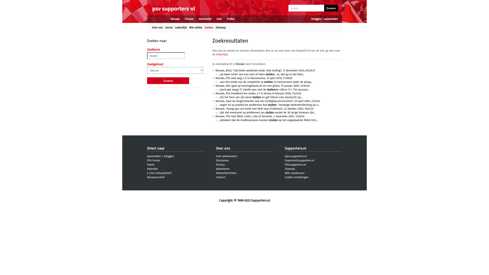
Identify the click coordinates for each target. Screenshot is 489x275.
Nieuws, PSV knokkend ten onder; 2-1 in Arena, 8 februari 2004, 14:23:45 (258, 93)
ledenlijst (222, 54)
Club (219, 19)
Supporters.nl (295, 148)
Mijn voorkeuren (294, 173)
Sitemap (221, 27)
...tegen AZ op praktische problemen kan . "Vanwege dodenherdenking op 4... (269, 105)
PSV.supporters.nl (295, 164)
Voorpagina (159, 19)
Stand (150, 164)
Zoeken (209, 27)
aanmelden (331, 19)
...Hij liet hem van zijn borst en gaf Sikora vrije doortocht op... (260, 97)
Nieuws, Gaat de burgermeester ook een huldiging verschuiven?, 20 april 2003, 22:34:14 (267, 101)
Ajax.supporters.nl (296, 156)
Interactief (205, 19)
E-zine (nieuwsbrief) (159, 173)
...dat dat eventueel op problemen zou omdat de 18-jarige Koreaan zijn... (267, 112)
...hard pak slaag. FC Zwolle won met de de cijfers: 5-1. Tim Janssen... (264, 89)
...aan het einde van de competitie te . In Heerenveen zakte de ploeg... (265, 82)
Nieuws (175, 19)
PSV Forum (153, 160)
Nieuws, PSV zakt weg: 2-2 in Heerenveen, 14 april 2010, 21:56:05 (253, 78)
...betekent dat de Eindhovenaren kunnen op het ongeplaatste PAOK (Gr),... (268, 120)
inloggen (316, 19)
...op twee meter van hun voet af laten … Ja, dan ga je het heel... (261, 74)
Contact (220, 177)
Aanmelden (154, 156)
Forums (189, 19)
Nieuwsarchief (156, 177)
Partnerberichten (226, 173)
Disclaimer (222, 160)
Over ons (157, 27)
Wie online (195, 27)
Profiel (231, 19)
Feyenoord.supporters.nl (299, 160)
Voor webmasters (226, 156)
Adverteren (222, 169)
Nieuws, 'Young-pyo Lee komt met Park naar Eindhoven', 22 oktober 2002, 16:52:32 (264, 108)
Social (169, 27)
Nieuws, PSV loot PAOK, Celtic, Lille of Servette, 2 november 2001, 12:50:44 (259, 116)
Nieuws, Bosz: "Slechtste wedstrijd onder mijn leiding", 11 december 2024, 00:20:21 (265, 70)
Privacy (220, 164)
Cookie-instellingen (296, 177)
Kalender (152, 169)
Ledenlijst (181, 27)
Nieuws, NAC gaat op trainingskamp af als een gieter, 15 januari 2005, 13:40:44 (262, 85)
